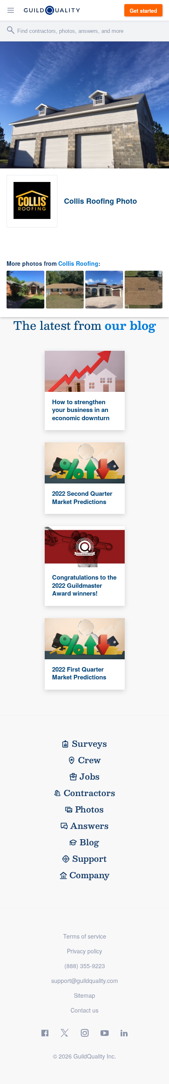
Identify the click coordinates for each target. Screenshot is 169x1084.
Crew (89, 759)
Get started (143, 10)
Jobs (90, 776)
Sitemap (84, 995)
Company (89, 874)
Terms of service (84, 936)
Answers (89, 825)
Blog (89, 842)
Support (89, 858)
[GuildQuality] (52, 10)
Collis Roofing (78, 263)
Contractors (89, 792)
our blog (130, 325)
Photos (89, 809)
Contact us (84, 1010)
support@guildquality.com (84, 980)
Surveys (89, 743)
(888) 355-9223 (84, 966)
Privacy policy (84, 951)
